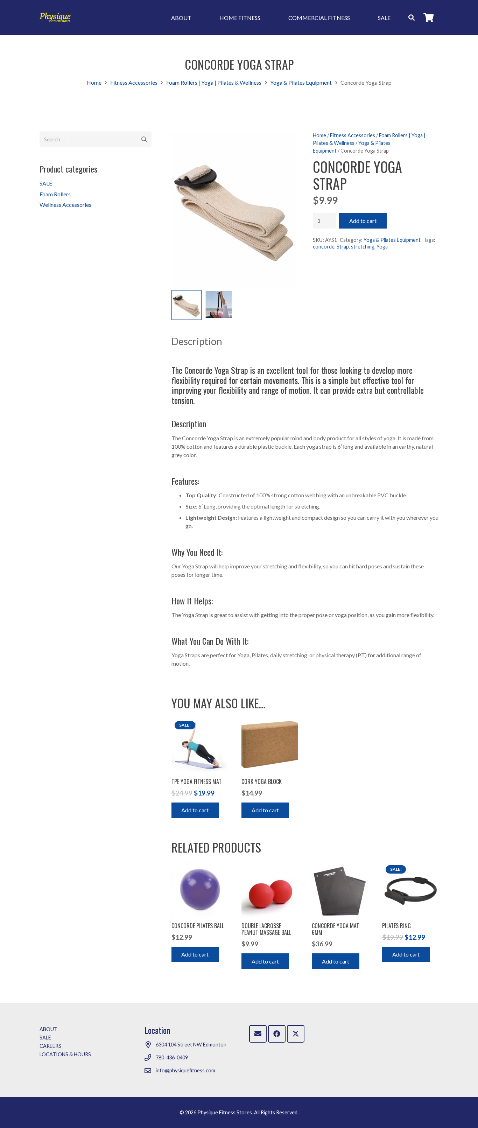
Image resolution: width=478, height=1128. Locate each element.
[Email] (258, 1034)
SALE (46, 183)
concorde (324, 247)
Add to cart (363, 220)
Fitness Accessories (133, 82)
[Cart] (428, 17)
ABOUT (48, 1029)
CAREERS (50, 1046)
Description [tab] (196, 341)
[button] (412, 17)
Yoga (382, 247)
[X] (295, 1034)
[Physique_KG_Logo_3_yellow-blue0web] (55, 18)
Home (93, 82)
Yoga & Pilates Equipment (301, 82)
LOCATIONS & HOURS (65, 1054)
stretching (362, 247)
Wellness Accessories (65, 204)
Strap (343, 247)
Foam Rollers (55, 194)
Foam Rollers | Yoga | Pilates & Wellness (213, 82)
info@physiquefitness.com (185, 1070)
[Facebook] (277, 1034)
